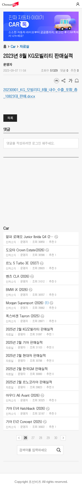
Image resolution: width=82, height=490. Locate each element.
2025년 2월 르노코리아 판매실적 (29, 382)
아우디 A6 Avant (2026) (23, 395)
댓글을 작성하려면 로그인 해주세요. (31, 143)
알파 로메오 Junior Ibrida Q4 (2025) (30, 237)
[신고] (77, 80)
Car (13, 46)
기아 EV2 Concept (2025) (24, 422)
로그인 (78, 4)
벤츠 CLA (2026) (17, 276)
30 (55, 438)
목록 (10, 118)
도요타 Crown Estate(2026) (25, 250)
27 (33, 438)
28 (40, 438)
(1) (47, 303)
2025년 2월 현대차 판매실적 (26, 355)
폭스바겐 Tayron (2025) (23, 316)
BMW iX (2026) (17, 290)
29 (48, 438)
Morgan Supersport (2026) (25, 303)
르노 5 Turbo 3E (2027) (22, 263)
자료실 (24, 46)
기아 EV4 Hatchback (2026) (25, 408)
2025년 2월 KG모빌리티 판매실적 (29, 329)
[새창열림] (12, 4)
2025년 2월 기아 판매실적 (24, 342)
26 (25, 438)
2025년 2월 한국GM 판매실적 (27, 369)
